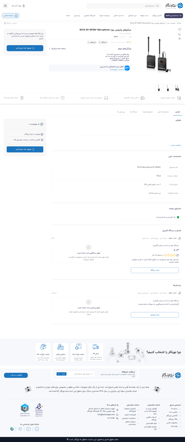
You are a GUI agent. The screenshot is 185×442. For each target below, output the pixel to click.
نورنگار (179, 23)
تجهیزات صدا (171, 23)
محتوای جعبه (148, 112)
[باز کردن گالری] (155, 54)
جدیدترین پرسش (143, 293)
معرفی (177, 112)
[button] (179, 29)
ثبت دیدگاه (155, 270)
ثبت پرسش (154, 315)
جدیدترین (145, 238)
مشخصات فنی (163, 112)
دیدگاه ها (133, 112)
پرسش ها (121, 112)
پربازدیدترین (154, 238)
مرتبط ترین (163, 238)
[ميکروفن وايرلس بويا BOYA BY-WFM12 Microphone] (168, 88)
